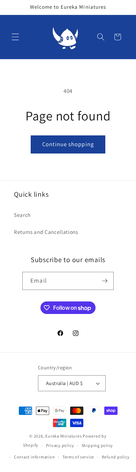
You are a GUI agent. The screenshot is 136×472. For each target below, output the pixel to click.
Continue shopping (68, 144)
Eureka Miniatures (64, 436)
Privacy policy (60, 445)
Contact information (34, 456)
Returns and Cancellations (46, 231)
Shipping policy (97, 445)
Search (22, 214)
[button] (15, 37)
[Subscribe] (104, 281)
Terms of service (78, 456)
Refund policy (116, 456)
